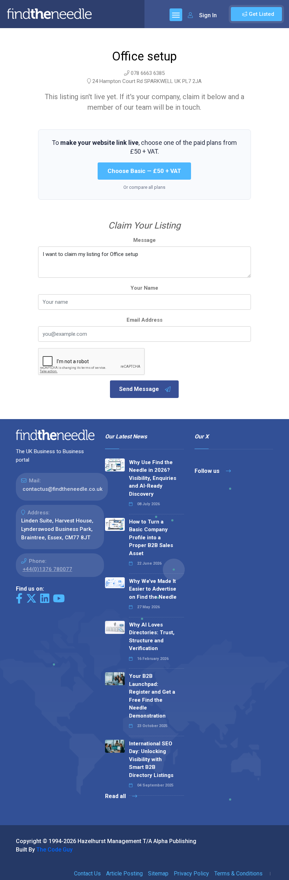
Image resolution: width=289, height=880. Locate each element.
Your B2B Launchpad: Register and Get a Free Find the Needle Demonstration (152, 696)
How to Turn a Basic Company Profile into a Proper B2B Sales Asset (151, 538)
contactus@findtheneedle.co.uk (63, 489)
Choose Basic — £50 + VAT (144, 170)
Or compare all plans (144, 187)
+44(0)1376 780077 (47, 569)
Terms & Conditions (238, 873)
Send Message (139, 389)
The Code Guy (54, 849)
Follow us (208, 471)
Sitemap (158, 873)
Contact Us (87, 873)
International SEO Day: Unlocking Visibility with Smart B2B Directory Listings (151, 759)
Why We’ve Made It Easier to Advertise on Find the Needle (153, 589)
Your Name (144, 288)
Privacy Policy (191, 873)
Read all (116, 796)
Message (144, 240)
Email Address (144, 320)
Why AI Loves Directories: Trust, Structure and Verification (151, 637)
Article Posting (124, 873)
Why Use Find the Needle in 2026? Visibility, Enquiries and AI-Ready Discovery (152, 478)
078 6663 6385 (148, 73)
